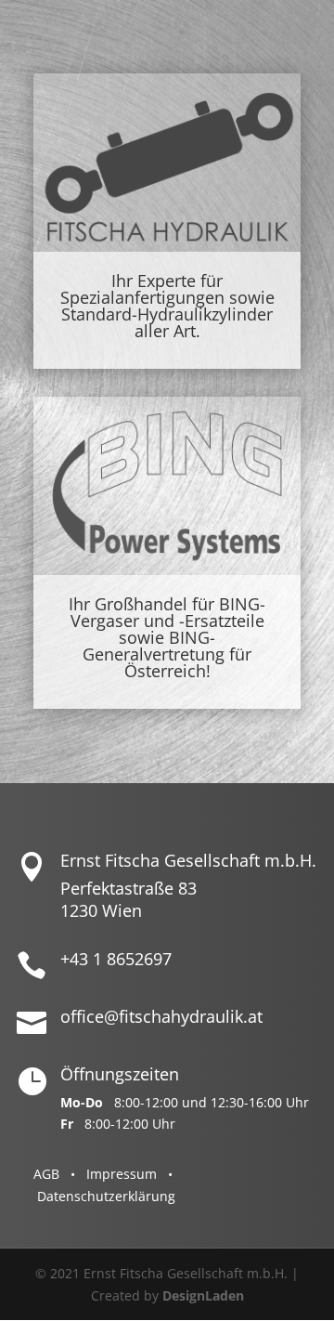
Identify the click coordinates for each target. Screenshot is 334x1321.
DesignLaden (203, 1295)
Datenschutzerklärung (106, 1196)
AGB (46, 1174)
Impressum (121, 1174)
